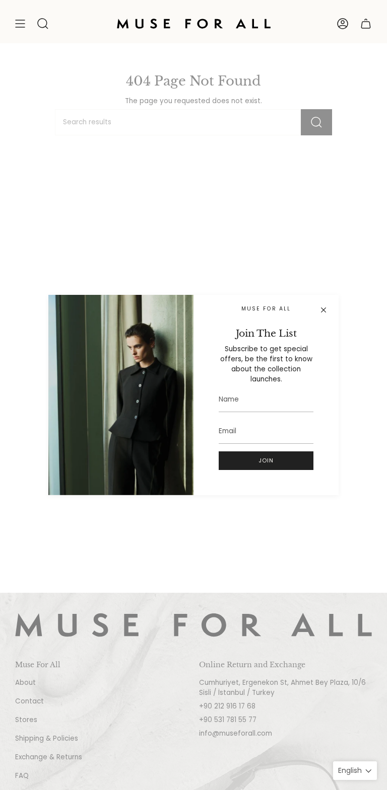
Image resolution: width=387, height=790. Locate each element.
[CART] (365, 23)
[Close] (323, 310)
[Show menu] (20, 23)
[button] (42, 23)
